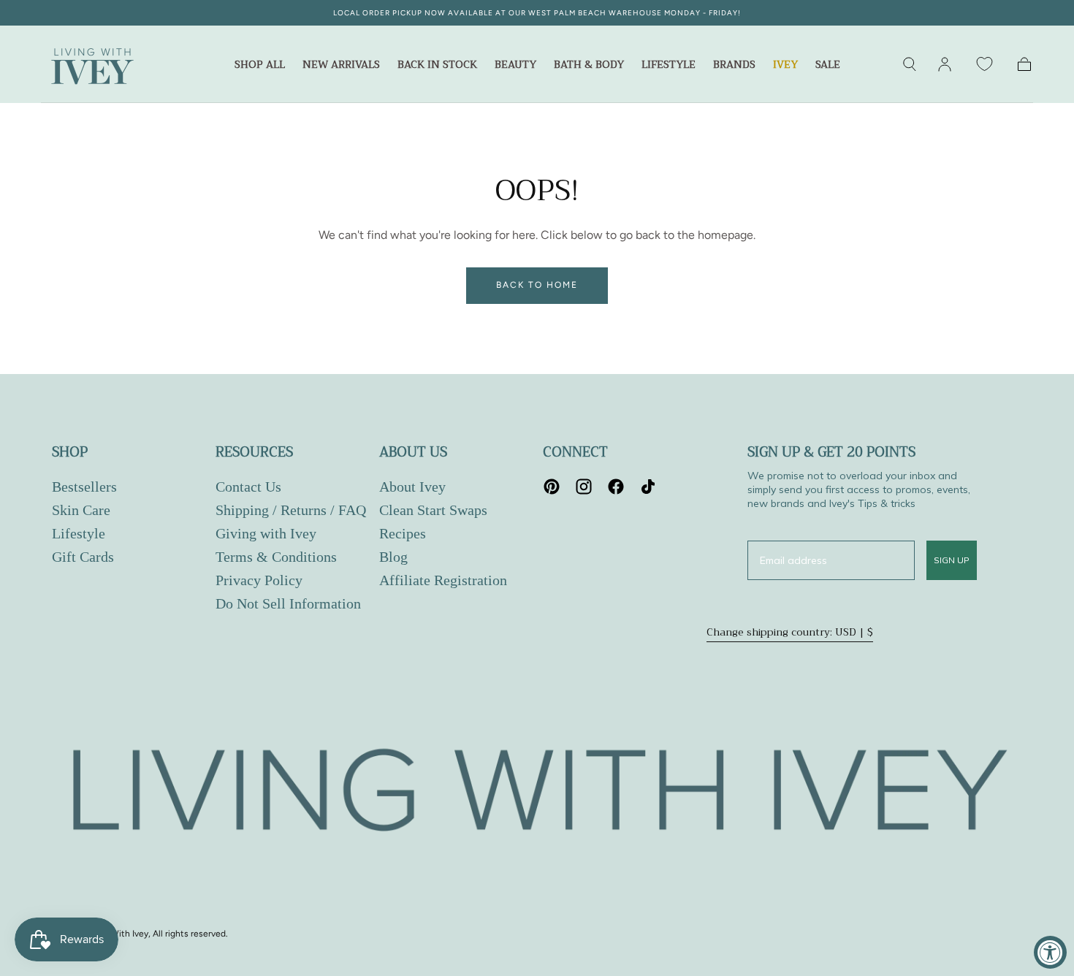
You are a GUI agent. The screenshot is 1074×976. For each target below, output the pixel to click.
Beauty (515, 65)
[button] (909, 64)
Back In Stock (437, 65)
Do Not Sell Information (288, 603)
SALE (827, 65)
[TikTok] (648, 486)
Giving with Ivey (266, 533)
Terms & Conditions (276, 557)
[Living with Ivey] (537, 794)
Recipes (402, 533)
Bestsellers (84, 487)
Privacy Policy (259, 580)
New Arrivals (341, 65)
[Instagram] (584, 486)
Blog (393, 557)
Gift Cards (83, 557)
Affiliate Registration (443, 580)
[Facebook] (616, 486)
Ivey (785, 65)
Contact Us (248, 487)
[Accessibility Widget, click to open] (1050, 952)
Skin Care (81, 510)
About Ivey (412, 487)
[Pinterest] (552, 486)
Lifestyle (668, 65)
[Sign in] (944, 64)
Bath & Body (589, 65)
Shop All (260, 65)
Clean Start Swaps (433, 510)
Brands (734, 65)
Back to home (537, 285)
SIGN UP (952, 559)
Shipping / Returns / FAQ (291, 510)
